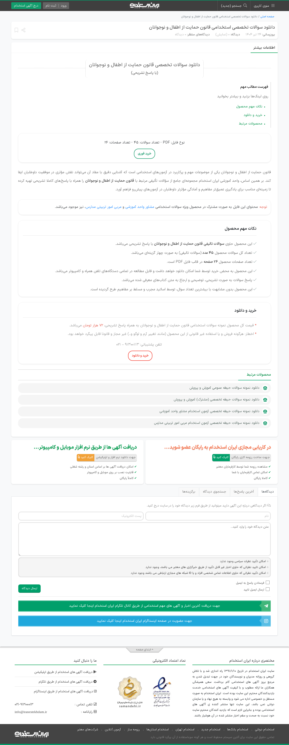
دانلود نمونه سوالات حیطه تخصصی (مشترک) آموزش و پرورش (216, 399)
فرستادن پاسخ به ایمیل (250, 583)
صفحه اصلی (267, 17)
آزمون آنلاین (113, 729)
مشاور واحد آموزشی (139, 207)
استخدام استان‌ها (158, 729)
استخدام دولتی (264, 729)
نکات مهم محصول (249, 106)
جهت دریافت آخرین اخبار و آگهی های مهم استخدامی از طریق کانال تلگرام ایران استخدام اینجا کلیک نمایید (144, 606)
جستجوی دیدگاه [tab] (214, 491)
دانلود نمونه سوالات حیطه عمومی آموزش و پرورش (224, 388)
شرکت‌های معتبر (87, 729)
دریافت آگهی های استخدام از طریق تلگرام (66, 681)
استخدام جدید (210, 729)
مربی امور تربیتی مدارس (103, 207)
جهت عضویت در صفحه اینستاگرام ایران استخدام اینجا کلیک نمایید (144, 621)
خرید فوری (144, 153)
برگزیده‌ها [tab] (188, 491)
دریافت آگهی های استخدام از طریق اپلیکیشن (63, 672)
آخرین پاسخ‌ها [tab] (244, 491)
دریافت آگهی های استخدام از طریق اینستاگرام (64, 691)
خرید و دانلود (253, 115)
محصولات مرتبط (250, 123)
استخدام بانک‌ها (237, 729)
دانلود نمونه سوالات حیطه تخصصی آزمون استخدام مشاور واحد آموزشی (209, 411)
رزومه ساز (134, 729)
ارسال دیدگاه (29, 588)
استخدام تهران (184, 729)
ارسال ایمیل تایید (254, 590)
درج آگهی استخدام (26, 5)
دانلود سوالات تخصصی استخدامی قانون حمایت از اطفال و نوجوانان (212, 27)
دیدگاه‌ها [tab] (268, 491)
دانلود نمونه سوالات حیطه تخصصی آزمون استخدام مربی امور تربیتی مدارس (206, 423)
